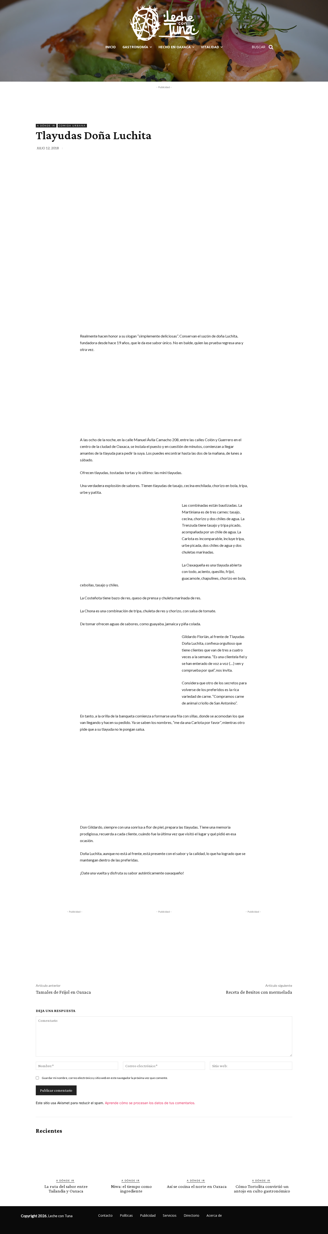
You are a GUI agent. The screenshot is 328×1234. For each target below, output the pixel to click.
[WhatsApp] (276, 149)
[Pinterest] (265, 149)
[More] (287, 149)
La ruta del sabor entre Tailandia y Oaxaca (66, 1188)
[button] (264, 47)
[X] (254, 149)
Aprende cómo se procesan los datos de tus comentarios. (150, 1103)
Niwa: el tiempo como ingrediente (131, 1188)
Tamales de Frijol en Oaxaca (63, 992)
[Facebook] (243, 149)
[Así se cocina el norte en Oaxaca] (196, 1156)
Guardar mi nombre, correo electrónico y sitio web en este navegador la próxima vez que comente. (105, 1078)
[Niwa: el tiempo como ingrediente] (131, 1156)
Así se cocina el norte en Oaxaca (197, 1186)
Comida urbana (72, 125)
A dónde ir (46, 125)
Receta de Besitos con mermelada (259, 992)
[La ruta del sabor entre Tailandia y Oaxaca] (66, 1156)
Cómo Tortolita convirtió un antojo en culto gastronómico (262, 1188)
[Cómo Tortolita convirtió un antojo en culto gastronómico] (262, 1156)
